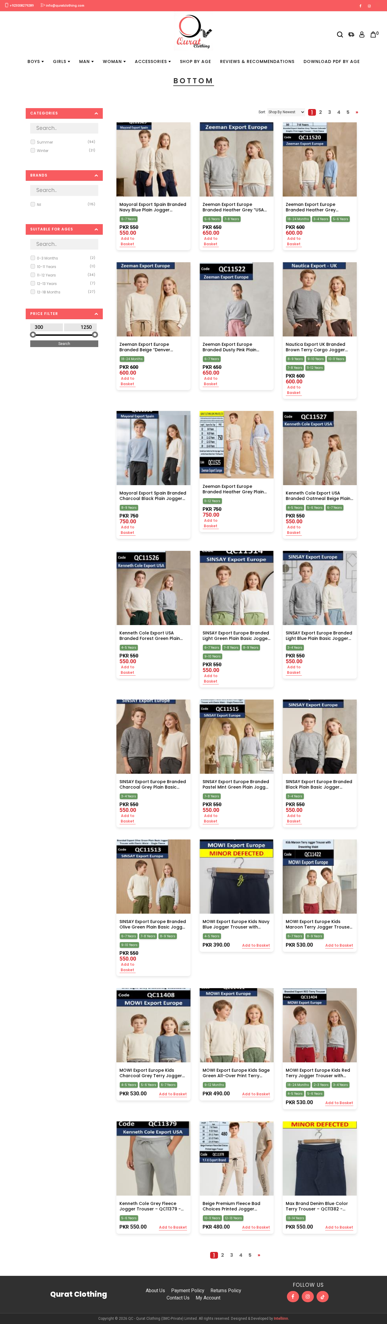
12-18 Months (66, 292)
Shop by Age (195, 61)
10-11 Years (66, 266)
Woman (112, 61)
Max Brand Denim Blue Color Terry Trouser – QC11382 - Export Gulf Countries (317, 1206)
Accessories (151, 61)
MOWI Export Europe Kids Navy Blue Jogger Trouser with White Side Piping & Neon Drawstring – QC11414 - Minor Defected (236, 924)
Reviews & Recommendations (257, 61)
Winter (66, 150)
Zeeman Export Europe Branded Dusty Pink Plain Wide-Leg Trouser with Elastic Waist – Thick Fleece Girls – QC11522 (235, 347)
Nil (66, 204)
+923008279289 (21, 6)
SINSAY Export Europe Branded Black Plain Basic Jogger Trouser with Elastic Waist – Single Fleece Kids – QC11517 (319, 784)
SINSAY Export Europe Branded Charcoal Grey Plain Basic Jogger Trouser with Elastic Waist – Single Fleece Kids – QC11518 (152, 784)
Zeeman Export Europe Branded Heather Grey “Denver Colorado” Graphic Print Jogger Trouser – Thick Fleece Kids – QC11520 (317, 207)
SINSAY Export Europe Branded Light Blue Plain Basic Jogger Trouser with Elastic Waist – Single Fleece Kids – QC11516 (319, 635)
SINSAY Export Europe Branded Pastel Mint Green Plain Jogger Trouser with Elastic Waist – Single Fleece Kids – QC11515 (236, 784)
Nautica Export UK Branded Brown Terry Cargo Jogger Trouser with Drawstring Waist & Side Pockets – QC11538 (319, 347)
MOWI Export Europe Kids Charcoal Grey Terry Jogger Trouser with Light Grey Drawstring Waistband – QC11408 (150, 1072)
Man (84, 61)
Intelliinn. (281, 1318)
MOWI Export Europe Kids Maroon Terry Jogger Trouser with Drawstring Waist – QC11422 (318, 924)
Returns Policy (225, 1290)
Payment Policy (187, 1290)
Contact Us (178, 1298)
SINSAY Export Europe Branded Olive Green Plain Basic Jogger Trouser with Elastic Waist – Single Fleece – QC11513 (153, 924)
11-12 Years (66, 275)
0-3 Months (66, 258)
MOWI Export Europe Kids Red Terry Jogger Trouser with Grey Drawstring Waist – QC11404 (318, 1072)
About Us (155, 1290)
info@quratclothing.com (64, 6)
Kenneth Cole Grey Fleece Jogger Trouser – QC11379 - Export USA (150, 1206)
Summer (66, 142)
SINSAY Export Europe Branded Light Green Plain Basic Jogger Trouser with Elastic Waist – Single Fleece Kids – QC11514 (236, 635)
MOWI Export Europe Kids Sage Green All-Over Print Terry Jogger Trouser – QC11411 (236, 1072)
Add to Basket (127, 241)
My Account (208, 1298)
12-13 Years (66, 283)
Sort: (262, 112)
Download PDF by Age (332, 61)
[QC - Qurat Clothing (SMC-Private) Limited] (193, 31)
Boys (34, 61)
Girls (59, 61)
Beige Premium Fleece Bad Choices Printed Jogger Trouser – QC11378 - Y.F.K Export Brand (231, 1206)
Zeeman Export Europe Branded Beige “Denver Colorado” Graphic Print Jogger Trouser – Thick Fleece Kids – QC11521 (152, 347)
